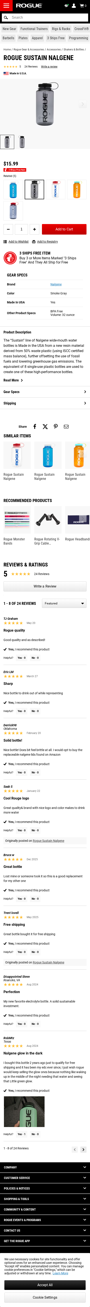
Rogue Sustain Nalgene (48, 840)
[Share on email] (66, 426)
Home (7, 49)
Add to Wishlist (19, 241)
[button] (6, 17)
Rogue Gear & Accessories (29, 49)
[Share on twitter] (45, 426)
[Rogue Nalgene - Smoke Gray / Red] (13, 211)
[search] (45, 17)
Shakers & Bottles (74, 49)
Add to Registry (47, 241)
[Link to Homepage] (29, 5)
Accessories (54, 49)
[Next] (83, 1150)
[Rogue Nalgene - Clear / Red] (55, 189)
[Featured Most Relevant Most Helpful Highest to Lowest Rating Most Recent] (64, 603)
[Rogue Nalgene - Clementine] (77, 189)
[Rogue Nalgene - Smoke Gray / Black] (34, 189)
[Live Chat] (67, 5)
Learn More (60, 1273)
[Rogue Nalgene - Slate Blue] (13, 189)
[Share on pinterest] (55, 426)
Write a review (49, 66)
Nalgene (56, 284)
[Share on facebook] (34, 426)
